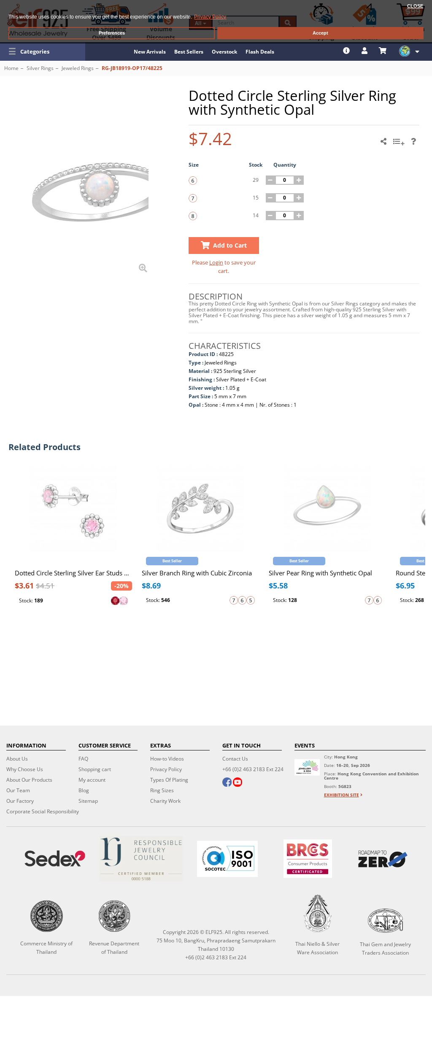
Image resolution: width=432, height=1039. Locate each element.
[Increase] (299, 180)
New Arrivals (150, 51)
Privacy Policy (166, 769)
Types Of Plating (169, 779)
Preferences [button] (112, 32)
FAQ (83, 758)
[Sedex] (55, 858)
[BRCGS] (307, 858)
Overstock (224, 51)
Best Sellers (188, 51)
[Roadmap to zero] (383, 858)
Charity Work (165, 800)
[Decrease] (270, 180)
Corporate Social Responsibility (42, 811)
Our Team (18, 790)
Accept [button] (320, 32)
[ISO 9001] (227, 859)
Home (11, 68)
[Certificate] (141, 858)
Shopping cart (94, 769)
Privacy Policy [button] (210, 17)
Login (216, 262)
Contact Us (235, 758)
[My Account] (366, 51)
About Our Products (29, 779)
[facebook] (227, 782)
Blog (83, 790)
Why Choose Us (24, 769)
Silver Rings (40, 68)
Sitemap (88, 800)
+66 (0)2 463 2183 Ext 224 (253, 769)
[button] (42, 51)
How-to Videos (167, 758)
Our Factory (20, 800)
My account (91, 779)
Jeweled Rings (78, 68)
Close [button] (415, 5)
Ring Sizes (162, 790)
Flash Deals (260, 51)
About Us (17, 758)
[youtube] (237, 782)
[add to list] (400, 144)
